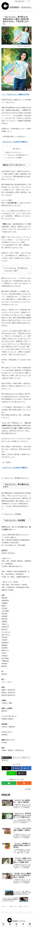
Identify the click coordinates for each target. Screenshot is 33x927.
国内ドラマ (26, 757)
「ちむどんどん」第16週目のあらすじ (17, 155)
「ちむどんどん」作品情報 (14, 157)
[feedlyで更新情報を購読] (8, 783)
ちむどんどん (17, 757)
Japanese (20, 1)
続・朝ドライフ (7, 757)
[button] (21, 773)
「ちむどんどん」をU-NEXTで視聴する (14, 142)
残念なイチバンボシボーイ (14, 152)
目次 (14, 148)
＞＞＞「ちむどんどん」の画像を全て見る (15, 94)
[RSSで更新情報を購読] (24, 783)
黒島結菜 (5, 760)
